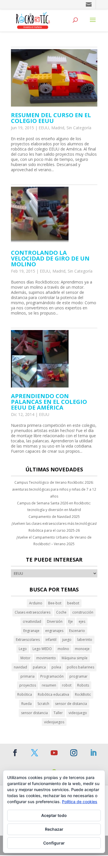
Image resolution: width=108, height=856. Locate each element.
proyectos (27, 685)
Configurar (54, 842)
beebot (73, 603)
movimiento (46, 658)
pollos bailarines (80, 667)
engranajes (54, 630)
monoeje (82, 648)
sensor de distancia (71, 703)
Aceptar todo (54, 815)
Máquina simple (75, 658)
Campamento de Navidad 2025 (54, 516)
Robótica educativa (53, 694)
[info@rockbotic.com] (89, 4)
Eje (70, 621)
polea (56, 667)
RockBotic (83, 694)
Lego (23, 648)
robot (66, 685)
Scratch (43, 703)
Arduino (35, 603)
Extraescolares (28, 639)
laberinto (84, 639)
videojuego (78, 712)
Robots (83, 685)
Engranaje (31, 630)
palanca (39, 667)
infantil (51, 639)
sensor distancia (34, 712)
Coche (61, 612)
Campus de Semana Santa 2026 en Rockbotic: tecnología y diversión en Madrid (54, 506)
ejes (82, 621)
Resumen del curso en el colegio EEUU (51, 118)
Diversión (54, 621)
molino (63, 648)
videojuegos (54, 722)
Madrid (57, 127)
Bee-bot (54, 603)
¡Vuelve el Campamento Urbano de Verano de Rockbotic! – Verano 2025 (54, 541)
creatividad (32, 621)
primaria (27, 676)
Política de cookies (79, 801)
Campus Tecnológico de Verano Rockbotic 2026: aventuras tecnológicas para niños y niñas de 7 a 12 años (54, 489)
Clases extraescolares (32, 612)
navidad (20, 667)
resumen (49, 685)
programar (78, 676)
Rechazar (54, 829)
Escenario (77, 630)
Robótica (24, 694)
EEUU (44, 127)
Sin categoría (79, 127)
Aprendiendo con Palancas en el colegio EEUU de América (49, 401)
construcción (82, 612)
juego (66, 639)
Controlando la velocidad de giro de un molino (50, 258)
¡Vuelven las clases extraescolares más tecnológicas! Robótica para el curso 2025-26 (54, 527)
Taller (58, 712)
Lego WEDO (42, 648)
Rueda (26, 703)
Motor (25, 658)
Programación (52, 676)
